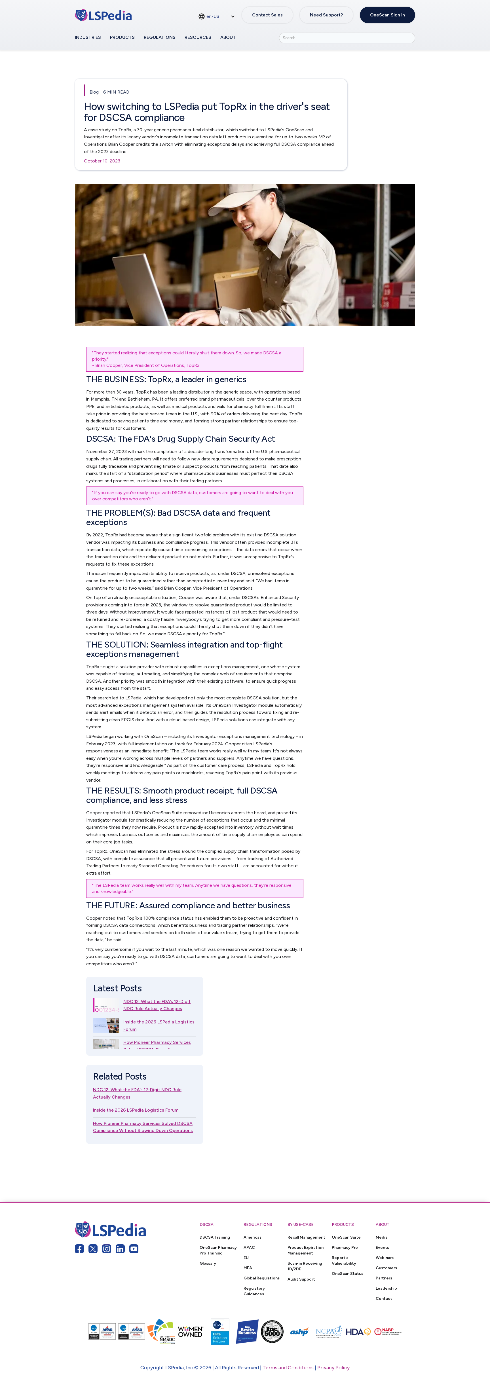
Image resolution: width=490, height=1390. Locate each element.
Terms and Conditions (288, 1367)
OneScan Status (347, 1273)
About (228, 37)
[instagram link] (106, 1248)
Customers (386, 1267)
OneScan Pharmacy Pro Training (218, 1250)
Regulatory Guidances (254, 1291)
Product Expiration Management (306, 1250)
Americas (252, 1237)
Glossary (208, 1263)
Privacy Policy (333, 1367)
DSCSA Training (215, 1237)
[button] (216, 16)
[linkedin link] (120, 1248)
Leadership (386, 1288)
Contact (384, 1298)
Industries (88, 37)
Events (382, 1247)
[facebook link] (79, 1248)
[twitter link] (93, 1248)
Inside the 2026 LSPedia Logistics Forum (159, 1025)
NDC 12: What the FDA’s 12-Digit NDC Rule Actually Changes (157, 1005)
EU (246, 1257)
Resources (198, 37)
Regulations (160, 37)
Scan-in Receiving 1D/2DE (305, 1266)
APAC (249, 1247)
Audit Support (301, 1279)
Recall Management (306, 1237)
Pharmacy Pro (345, 1247)
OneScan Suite (346, 1237)
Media (382, 1237)
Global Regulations (262, 1278)
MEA (248, 1267)
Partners (384, 1278)
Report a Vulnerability (344, 1260)
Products (122, 37)
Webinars (385, 1257)
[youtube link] (133, 1248)
